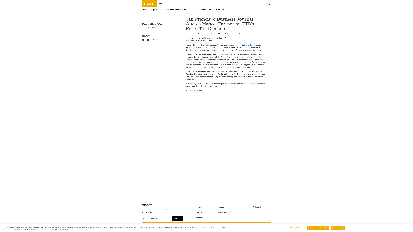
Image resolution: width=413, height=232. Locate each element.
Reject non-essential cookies (318, 228)
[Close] (409, 228)
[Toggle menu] (160, 3)
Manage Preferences (297, 228)
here (200, 90)
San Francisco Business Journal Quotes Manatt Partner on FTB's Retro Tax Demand (194, 10)
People (198, 208)
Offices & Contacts (224, 212)
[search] (269, 3)
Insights (153, 10)
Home (144, 10)
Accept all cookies (338, 228)
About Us (199, 217)
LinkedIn (258, 207)
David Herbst (249, 45)
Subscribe (177, 219)
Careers (220, 208)
